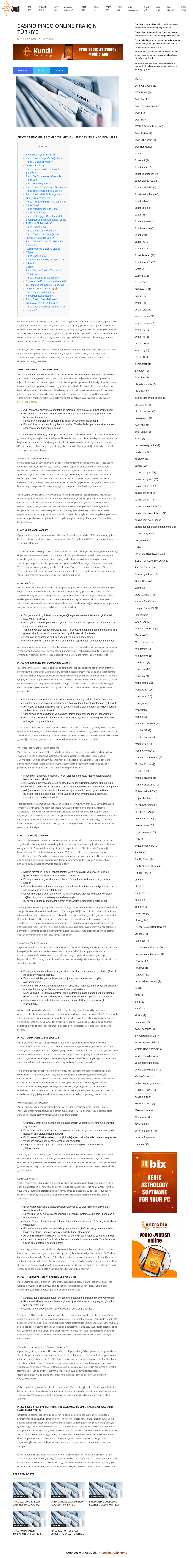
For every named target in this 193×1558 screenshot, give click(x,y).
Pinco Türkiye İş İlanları (38, 183)
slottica (138, 1015)
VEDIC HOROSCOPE (147, 1049)
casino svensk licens (146, 506)
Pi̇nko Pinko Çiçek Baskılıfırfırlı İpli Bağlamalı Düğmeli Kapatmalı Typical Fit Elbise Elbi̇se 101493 (46, 220)
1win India (140, 119)
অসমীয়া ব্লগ (119, 8)
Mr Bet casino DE (144, 791)
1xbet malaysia (143, 221)
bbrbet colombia (143, 384)
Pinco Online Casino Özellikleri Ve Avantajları (44, 243)
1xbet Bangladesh (144, 174)
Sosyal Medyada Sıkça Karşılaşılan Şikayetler (45, 261)
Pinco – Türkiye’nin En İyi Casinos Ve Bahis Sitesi (46, 203)
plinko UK (140, 913)
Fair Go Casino (143, 567)
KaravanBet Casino (145, 601)
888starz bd (141, 289)
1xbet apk (140, 160)
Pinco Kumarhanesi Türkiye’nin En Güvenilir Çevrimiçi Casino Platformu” (29, 1532)
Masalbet (140, 635)
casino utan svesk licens (148, 520)
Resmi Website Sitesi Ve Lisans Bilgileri (43, 250)
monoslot (140, 710)
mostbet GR (141, 730)
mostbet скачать (143, 778)
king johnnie (141, 615)
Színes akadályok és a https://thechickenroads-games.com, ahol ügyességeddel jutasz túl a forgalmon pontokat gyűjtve (157, 43)
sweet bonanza (143, 1029)
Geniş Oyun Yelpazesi (38, 198)
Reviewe (139, 968)
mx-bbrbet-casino (144, 805)
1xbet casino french (145, 194)
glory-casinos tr (143, 594)
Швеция (139, 1144)
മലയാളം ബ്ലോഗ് (68, 8)
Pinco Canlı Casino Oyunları (41, 230)
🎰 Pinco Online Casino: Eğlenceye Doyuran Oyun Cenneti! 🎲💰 (45, 287)
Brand (138, 438)
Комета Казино (143, 1103)
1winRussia (141, 147)
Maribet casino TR (145, 628)
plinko (138, 900)
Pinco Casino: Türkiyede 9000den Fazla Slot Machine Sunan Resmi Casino (67, 1532)
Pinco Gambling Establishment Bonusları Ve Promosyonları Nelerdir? (46, 279)
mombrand (140, 662)
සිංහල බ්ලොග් (170, 8)
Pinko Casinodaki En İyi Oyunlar (43, 194)
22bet (138, 269)
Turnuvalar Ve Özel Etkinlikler (42, 303)
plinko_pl (140, 920)
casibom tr (140, 452)
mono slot (140, 676)
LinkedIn (59, 70)
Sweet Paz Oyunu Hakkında (41, 154)
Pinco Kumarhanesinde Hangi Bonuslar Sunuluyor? (42, 211)
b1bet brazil (141, 364)
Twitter (41, 70)
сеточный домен (144, 1130)
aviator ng (140, 350)
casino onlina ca (143, 486)
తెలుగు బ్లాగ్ (147, 8)
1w (136, 79)
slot (137, 995)
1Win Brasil (141, 92)
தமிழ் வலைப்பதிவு (133, 8)
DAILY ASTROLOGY (146, 554)
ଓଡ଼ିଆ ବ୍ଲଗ (183, 8)
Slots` (138, 1008)
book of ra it (141, 432)
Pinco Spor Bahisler (36, 256)
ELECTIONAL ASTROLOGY (150, 560)
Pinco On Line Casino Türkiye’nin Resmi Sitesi (44, 272)
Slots (137, 1002)
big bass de (141, 404)
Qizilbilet (139, 934)
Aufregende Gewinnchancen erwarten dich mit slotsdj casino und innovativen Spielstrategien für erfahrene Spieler (157, 54)
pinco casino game (26, 401)
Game (138, 588)
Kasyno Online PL (144, 608)
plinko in (139, 907)
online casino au (144, 818)
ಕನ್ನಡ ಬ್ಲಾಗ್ (158, 8)
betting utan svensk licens (149, 398)
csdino (138, 547)
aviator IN (140, 330)
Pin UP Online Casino (147, 866)
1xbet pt (139, 235)
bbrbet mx (140, 391)
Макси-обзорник (144, 1110)
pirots (138, 886)
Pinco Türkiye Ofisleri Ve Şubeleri (44, 191)
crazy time (140, 540)
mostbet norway (143, 750)
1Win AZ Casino (143, 85)
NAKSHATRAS (143, 812)
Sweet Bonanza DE (145, 1035)
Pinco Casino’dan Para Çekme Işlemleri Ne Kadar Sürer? (42, 236)
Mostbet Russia (143, 764)
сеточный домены (145, 1137)
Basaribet (140, 377)
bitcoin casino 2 (143, 411)
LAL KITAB (141, 622)
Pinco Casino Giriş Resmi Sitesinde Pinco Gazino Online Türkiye (27, 1503)
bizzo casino (141, 418)
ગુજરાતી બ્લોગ (96, 8)
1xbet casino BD (144, 187)
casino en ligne (143, 472)
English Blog (43, 8)
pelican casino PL (144, 845)
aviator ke (140, 337)
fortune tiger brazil (144, 574)
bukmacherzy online (146, 445)
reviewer (139, 974)
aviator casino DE (144, 316)
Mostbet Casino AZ (145, 723)
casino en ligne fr (144, 479)
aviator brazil (142, 309)
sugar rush (140, 1022)
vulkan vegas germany (147, 1083)
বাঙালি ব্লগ (56, 8)
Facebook (22, 70)
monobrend (141, 696)
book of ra (140, 425)
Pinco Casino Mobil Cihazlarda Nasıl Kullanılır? (45, 308)
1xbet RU (140, 242)
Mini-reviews (142, 655)
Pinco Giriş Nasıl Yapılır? (39, 162)
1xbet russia (141, 248)
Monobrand (20, 1496)
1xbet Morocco (143, 228)
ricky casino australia (146, 981)
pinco (138, 879)
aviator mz (140, 343)
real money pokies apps (147, 954)
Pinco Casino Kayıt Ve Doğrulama (44, 158)
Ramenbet (140, 940)
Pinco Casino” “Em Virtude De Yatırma (46, 187)
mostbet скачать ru (145, 784)
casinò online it (143, 499)
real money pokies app (147, 947)
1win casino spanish (146, 106)
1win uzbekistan (143, 140)
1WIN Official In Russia (147, 126)
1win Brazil (141, 99)
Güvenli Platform (35, 165)
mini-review (141, 649)
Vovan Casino (142, 1076)
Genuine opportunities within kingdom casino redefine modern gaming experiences (156, 26)
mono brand (141, 669)
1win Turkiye (142, 133)
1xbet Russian (142, 255)
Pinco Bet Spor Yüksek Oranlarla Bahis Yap (43, 178)
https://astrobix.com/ (113, 1552)
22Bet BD (140, 275)
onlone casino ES (144, 825)
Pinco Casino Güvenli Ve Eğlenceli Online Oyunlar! (104, 1503)
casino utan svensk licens (148, 513)
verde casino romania (146, 1069)
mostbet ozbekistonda (146, 757)
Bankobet (140, 370)
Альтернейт (141, 1097)
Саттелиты (141, 1117)
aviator (138, 303)
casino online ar (143, 493)
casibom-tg (141, 459)
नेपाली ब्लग (108, 8)
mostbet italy (141, 744)
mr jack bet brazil (144, 798)
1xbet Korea (141, 208)
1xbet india (141, 201)
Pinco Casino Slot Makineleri (41, 299)
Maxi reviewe (142, 642)
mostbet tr (140, 771)
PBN (137, 839)
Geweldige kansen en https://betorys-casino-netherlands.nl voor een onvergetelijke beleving (157, 34)
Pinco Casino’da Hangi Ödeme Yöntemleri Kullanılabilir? (42, 294)
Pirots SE (140, 893)
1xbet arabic (141, 167)
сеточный (140, 1124)
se (136, 988)
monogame (141, 703)
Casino (30, 267)
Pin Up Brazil (142, 859)
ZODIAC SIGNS (143, 1090)
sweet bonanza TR (145, 1042)
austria (138, 296)
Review (139, 961)
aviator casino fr (143, 323)
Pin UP (139, 852)
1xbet (138, 153)
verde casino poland (146, 1063)
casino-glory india (144, 533)
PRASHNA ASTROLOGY (148, 927)
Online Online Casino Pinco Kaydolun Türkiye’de (67, 1503)
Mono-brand (141, 683)
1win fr (138, 113)
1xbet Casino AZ (144, 180)
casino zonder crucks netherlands (153, 527)
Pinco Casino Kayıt (36, 227)
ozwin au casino (143, 832)
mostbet (139, 717)
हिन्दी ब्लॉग (29, 8)
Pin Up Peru (141, 873)
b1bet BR (140, 357)
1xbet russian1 (143, 262)
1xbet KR (140, 214)
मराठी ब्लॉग (84, 8)
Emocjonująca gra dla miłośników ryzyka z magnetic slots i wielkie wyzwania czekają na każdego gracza (156, 66)
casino (138, 465)
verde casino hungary (146, 1056)
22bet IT (139, 282)
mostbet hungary (144, 737)
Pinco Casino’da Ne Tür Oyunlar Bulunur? (43, 171)
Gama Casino (142, 581)
